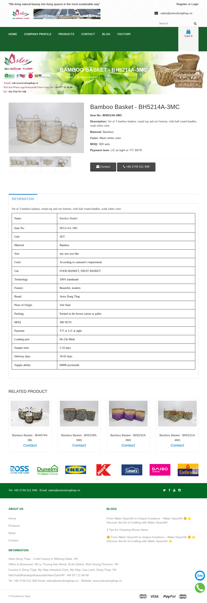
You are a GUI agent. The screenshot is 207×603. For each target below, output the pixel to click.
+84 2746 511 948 (137, 166)
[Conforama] (188, 470)
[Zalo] (200, 576)
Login (195, 4)
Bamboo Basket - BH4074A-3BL (30, 438)
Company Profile (37, 34)
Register (181, 4)
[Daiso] (160, 470)
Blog (106, 34)
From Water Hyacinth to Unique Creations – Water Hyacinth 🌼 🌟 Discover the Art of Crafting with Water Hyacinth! (149, 520)
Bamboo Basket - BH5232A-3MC (128, 438)
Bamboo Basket (87, 77)
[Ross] (19, 470)
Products (66, 34)
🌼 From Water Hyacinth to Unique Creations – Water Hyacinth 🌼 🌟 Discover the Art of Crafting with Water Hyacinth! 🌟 (151, 539)
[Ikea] (76, 470)
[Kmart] (104, 470)
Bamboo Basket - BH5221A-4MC (177, 438)
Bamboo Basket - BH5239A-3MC (79, 438)
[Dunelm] (48, 470)
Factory (124, 34)
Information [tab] (23, 199)
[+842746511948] (200, 587)
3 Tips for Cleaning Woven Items (127, 529)
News (12, 533)
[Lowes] (132, 470)
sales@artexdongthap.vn (176, 13)
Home (12, 34)
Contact (88, 34)
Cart (188, 36)
